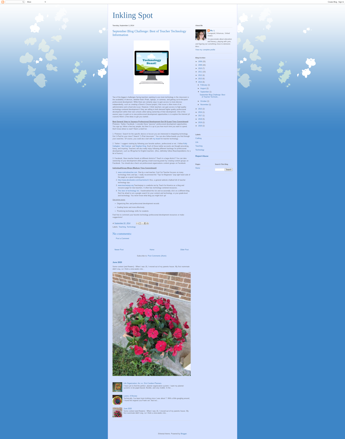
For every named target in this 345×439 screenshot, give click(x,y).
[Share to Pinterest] (147, 223)
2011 (200, 72)
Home (152, 250)
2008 (200, 62)
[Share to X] (142, 223)
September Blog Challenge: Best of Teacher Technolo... (212, 96)
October (203, 101)
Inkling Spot (133, 15)
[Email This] (137, 223)
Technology (131, 227)
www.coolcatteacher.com (128, 172)
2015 (200, 109)
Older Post (184, 250)
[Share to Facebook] (145, 223)
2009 (200, 65)
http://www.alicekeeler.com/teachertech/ (133, 180)
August (203, 88)
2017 (200, 116)
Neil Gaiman (127, 146)
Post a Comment (122, 238)
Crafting (198, 138)
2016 (200, 112)
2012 (200, 75)
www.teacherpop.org (126, 185)
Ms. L (212, 31)
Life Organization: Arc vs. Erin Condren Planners (142, 383)
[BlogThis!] (140, 223)
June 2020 (117, 262)
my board (156, 139)
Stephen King (141, 146)
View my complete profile (205, 50)
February (204, 85)
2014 (200, 82)
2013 (200, 79)
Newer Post (119, 250)
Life (196, 142)
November (204, 105)
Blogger (184, 434)
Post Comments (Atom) (157, 256)
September (204, 92)
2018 (200, 119)
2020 (200, 126)
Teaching (122, 227)
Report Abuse (201, 156)
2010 (200, 68)
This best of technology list (128, 191)
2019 (200, 122)
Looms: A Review (130, 396)
